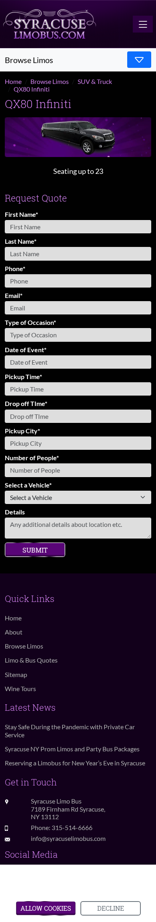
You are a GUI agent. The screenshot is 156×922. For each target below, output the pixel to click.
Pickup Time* (23, 376)
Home (13, 618)
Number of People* (32, 457)
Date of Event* (25, 349)
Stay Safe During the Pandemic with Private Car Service (70, 730)
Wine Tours (20, 688)
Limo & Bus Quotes (31, 660)
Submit (35, 550)
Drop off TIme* (26, 403)
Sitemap (16, 674)
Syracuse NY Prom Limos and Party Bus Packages (72, 749)
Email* (13, 295)
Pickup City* (22, 430)
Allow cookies (45, 908)
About (13, 632)
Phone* (15, 268)
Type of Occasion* (30, 322)
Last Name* (20, 241)
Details (15, 512)
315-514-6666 (72, 827)
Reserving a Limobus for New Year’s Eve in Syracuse (75, 763)
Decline (110, 908)
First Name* (21, 214)
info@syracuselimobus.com (68, 838)
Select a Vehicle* (28, 485)
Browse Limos (24, 646)
